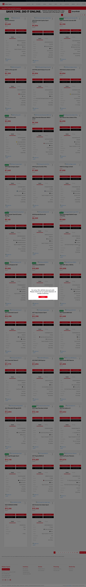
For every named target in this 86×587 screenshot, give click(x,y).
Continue (43, 296)
